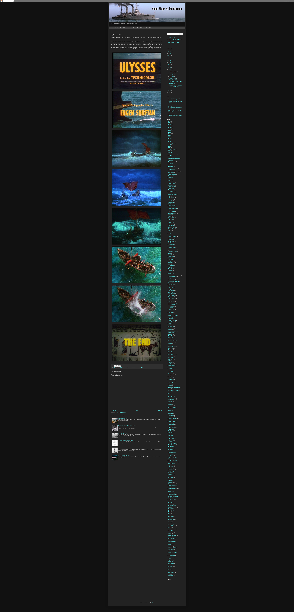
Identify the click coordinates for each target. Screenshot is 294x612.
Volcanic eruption (171, 528)
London (169, 384)
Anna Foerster (171, 172)
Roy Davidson (171, 466)
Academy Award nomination (174, 158)
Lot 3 (169, 388)
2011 (169, 92)
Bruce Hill (170, 200)
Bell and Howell (171, 185)
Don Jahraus (171, 256)
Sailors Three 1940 (173, 79)
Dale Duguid (170, 235)
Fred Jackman (171, 284)
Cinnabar (170, 216)
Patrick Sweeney (171, 427)
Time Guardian (171, 510)
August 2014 (172, 72)
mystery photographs (172, 552)
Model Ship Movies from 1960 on (145, 27)
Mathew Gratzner (171, 399)
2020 (169, 58)
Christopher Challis (172, 213)
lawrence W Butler (172, 547)
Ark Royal (170, 175)
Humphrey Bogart (172, 320)
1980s (169, 136)
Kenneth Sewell (171, 365)
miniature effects (126, 367)
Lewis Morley (171, 379)
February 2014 (173, 78)
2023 (169, 53)
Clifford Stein (171, 222)
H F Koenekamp (171, 304)
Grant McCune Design (172, 303)
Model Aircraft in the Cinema (174, 98)
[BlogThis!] (116, 366)
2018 (169, 62)
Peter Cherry (170, 435)
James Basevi (171, 335)
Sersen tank (170, 482)
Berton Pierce (171, 188)
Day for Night (171, 244)
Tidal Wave (170, 508)
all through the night (172, 541)
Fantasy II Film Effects (172, 276)
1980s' (169, 138)
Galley (169, 289)
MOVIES (142, 367)
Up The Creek (171, 524)
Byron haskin (171, 206)
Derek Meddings (171, 247)
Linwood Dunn (171, 381)
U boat (169, 522)
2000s (169, 144)
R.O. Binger (170, 449)
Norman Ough (171, 416)
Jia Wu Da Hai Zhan (172, 340)
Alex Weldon (170, 166)
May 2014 (172, 76)
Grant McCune (171, 301)
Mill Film (170, 404)
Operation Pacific (171, 421)
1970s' (169, 135)
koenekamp (170, 546)
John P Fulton (171, 352)
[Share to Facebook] (119, 366)
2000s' (169, 146)
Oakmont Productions (172, 418)
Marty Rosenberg (171, 398)
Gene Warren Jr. (171, 292)
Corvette (170, 230)
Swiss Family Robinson (173, 496)
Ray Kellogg (170, 455)
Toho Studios (171, 515)
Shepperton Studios (172, 485)
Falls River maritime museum (174, 275)
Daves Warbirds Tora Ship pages (175, 115)
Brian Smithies (171, 197)
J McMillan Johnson (172, 331)
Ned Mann (170, 410)
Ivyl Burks (170, 329)
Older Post (160, 410)
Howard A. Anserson (172, 315)
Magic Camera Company (173, 390)
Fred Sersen (170, 285)
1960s (169, 130)
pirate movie (170, 557)
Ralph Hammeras (172, 452)
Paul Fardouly (171, 430)
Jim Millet (170, 343)
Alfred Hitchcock (171, 169)
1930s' (169, 122)
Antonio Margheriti (172, 174)
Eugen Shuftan (120, 367)
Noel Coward (171, 415)
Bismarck (170, 193)
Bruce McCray (171, 202)
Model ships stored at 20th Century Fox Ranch (128, 425)
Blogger (152, 602)
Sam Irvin (170, 472)
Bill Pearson (170, 189)
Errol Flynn (170, 270)
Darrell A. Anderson (172, 236)
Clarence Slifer (171, 217)
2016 (169, 66)
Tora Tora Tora (171, 519)
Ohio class (170, 419)
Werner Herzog (171, 536)
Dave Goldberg (171, 238)
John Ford (170, 351)
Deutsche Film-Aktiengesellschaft (175, 249)
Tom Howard (170, 518)
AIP (169, 157)
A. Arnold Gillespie (172, 154)
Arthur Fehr (170, 177)
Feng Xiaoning (171, 279)
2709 (169, 150)
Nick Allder (170, 413)
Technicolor (170, 502)
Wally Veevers (171, 532)
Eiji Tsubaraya (171, 265)
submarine (170, 566)
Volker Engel (170, 530)
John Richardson (171, 354)
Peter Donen (170, 437)
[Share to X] (117, 366)
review (169, 558)
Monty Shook (171, 405)
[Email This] (114, 366)
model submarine (171, 550)
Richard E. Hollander (172, 460)
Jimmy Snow (170, 345)
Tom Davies (170, 516)
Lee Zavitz (170, 376)
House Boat (170, 314)
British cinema (171, 199)
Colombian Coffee (172, 227)
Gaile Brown (170, 287)
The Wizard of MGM (172, 505)
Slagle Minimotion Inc (172, 488)
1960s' (169, 132)
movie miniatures (137, 367)
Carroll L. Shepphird (172, 208)
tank (169, 567)
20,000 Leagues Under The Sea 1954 (126, 440)
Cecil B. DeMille (171, 210)
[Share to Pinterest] (120, 366)
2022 (169, 55)
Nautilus (170, 409)
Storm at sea (170, 493)
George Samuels (171, 298)
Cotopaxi (170, 231)
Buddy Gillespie (171, 205)
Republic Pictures (172, 457)
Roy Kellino (170, 468)
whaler (169, 574)
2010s (169, 147)
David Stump (171, 242)
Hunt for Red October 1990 (123, 455)
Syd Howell (170, 497)
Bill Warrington (171, 191)
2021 (169, 57)
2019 (169, 60)
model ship (132, 367)
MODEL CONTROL (172, 40)
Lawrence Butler (171, 374)
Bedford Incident (171, 183)
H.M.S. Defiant (171, 307)
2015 (169, 67)
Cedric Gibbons (171, 211)
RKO (169, 451)
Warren (169, 533)
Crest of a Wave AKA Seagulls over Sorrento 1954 (175, 86)
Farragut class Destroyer (173, 278)
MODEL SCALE (171, 37)
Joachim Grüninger (172, 346)
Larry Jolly (170, 373)
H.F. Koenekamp (171, 306)
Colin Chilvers (171, 225)
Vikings (169, 527)
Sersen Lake (170, 480)
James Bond (170, 337)
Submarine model (172, 494)
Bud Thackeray (171, 203)
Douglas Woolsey (172, 257)
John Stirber (170, 356)
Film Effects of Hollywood (173, 281)
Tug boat (170, 521)
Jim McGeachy (171, 342)
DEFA (169, 233)
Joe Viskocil (170, 348)
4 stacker (170, 152)
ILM (169, 324)
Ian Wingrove (171, 326)
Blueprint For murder (172, 194)
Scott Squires (171, 477)
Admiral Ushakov (171, 161)
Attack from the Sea (172, 178)
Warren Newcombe (172, 535)
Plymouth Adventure (172, 443)
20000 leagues (171, 143)
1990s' (169, 141)
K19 (169, 360)
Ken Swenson (171, 363)
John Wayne (170, 357)
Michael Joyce (171, 402)
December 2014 (173, 71)
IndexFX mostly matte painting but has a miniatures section (175, 108)
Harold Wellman (171, 310)
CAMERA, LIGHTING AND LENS (175, 39)
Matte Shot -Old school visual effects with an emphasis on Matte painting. (175, 105)
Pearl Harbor (171, 432)
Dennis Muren (171, 245)
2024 (169, 51)
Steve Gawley (171, 491)
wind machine (171, 575)
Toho (169, 513)
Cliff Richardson (171, 221)
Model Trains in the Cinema (174, 99)
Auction (169, 180)
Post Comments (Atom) (121, 412)
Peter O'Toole (171, 440)
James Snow (171, 338)
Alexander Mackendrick (173, 168)
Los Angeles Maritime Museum (174, 387)
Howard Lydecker (172, 317)
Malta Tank (170, 395)
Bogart (169, 196)
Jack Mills (170, 334)
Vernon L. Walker (171, 525)
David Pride (170, 239)
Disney (169, 253)
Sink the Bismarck (172, 486)
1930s (169, 121)
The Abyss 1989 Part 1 (123, 418)
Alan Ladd (170, 164)
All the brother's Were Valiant (174, 171)
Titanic (169, 511)
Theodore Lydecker (172, 507)
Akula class (170, 163)
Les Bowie (170, 377)
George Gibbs (171, 296)
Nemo (169, 412)
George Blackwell (172, 295)
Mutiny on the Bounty (172, 407)
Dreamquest (170, 259)
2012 (169, 90)
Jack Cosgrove (171, 332)
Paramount (170, 426)
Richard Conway (171, 458)
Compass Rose (171, 228)
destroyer (170, 543)
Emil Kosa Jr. (171, 267)
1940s (169, 124)
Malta (169, 393)
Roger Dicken (171, 465)
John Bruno (170, 349)
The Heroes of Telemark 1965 (175, 81)
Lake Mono (170, 371)
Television (170, 504)
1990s (169, 140)
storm (169, 564)
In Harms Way (171, 328)
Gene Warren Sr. (171, 293)
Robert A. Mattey (171, 463)
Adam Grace (170, 160)
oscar (169, 553)
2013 (169, 89)
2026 (169, 48)
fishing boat (170, 544)
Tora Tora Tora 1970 (122, 433)
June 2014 (172, 74)
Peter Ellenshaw (171, 438)
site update (170, 561)
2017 (169, 64)
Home (111, 27)
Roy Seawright (171, 469)
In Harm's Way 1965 (122, 448)
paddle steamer (171, 555)
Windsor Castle (171, 538)
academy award (171, 539)
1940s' (169, 126)
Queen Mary (170, 448)
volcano (170, 571)
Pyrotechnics (171, 446)
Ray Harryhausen (172, 454)
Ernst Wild (170, 268)
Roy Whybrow (171, 471)
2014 (169, 69)
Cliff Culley (170, 219)
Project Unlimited (171, 444)
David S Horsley (171, 241)
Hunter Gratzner (171, 321)
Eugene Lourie (171, 273)
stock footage (171, 563)
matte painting (171, 549)
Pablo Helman (171, 424)
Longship (170, 385)
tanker (169, 569)
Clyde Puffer (170, 224)
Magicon (170, 391)
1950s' (115, 367)
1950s (169, 127)
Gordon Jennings (171, 300)
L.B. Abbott (170, 370)
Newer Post (113, 410)
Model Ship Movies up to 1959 (127, 27)
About (116, 27)
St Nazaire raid (171, 490)
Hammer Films (171, 309)
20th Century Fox (171, 149)
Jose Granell (170, 359)
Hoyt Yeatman (171, 318)
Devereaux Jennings (172, 251)
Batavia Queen (171, 182)
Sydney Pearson (171, 499)
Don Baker (170, 254)
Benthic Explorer (171, 186)
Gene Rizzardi (171, 290)
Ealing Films (170, 261)
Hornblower (170, 312)
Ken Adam (170, 362)
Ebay (169, 264)
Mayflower (170, 401)
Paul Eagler (170, 429)
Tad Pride (170, 500)
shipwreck (170, 560)
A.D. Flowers (170, 155)
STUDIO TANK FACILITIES (173, 42)
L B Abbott (170, 368)
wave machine (171, 572)
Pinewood (170, 441)
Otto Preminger (171, 423)
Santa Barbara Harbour (173, 476)
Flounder (170, 282)
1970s (169, 133)
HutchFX (170, 323)
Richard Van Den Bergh (173, 461)
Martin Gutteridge (171, 396)
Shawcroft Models (172, 483)
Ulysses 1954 (172, 83)
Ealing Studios (171, 262)
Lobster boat (170, 382)
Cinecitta (170, 214)
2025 (169, 49)
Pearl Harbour (171, 433)
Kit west (169, 367)
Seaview (170, 479)
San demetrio (171, 474)
